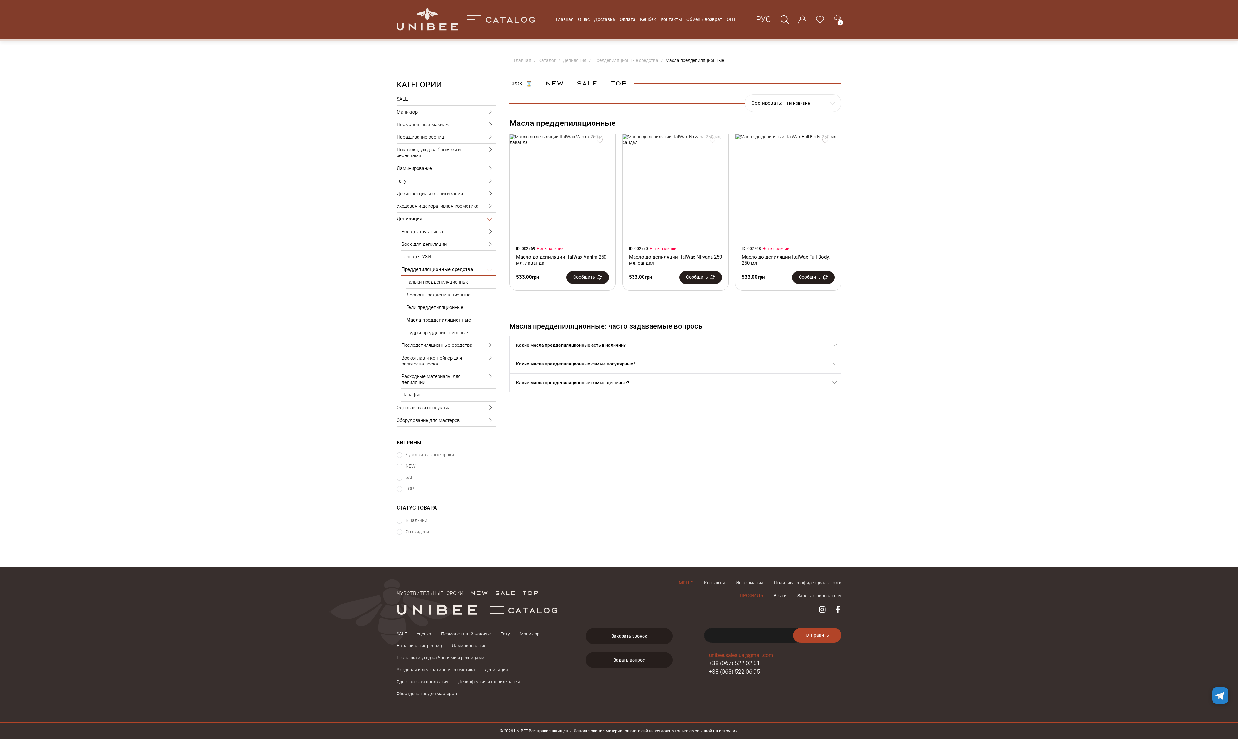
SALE (402, 99)
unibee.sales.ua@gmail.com (741, 655)
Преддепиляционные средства (437, 269)
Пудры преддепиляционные (437, 332)
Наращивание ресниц (420, 137)
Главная (565, 19)
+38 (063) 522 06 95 (734, 671)
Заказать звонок (629, 636)
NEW (554, 82)
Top (618, 82)
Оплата (627, 19)
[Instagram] (822, 609)
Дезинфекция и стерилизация (430, 193)
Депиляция (409, 219)
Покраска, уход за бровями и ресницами (429, 152)
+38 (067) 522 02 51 (734, 663)
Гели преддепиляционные (434, 307)
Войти (780, 595)
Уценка (424, 633)
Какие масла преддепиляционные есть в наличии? (571, 345)
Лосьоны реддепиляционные (438, 295)
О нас (584, 19)
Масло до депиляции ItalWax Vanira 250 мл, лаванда (561, 260)
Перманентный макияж (423, 124)
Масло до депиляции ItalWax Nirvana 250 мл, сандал (675, 260)
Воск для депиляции (424, 244)
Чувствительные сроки (430, 592)
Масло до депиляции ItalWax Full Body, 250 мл (786, 260)
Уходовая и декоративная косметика (437, 206)
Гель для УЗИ (416, 257)
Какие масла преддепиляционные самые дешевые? (572, 382)
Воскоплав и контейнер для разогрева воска (431, 361)
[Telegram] (1220, 695)
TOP (530, 592)
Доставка (604, 19)
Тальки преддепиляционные (437, 282)
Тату (401, 181)
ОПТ (731, 19)
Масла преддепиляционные (438, 320)
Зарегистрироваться (819, 595)
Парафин (411, 395)
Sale (586, 82)
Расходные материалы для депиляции (431, 379)
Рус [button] (763, 19)
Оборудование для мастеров (428, 420)
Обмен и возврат (704, 19)
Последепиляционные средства (436, 345)
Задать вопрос (629, 660)
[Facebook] (837, 609)
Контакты (671, 19)
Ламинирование (414, 168)
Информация (749, 582)
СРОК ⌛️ (520, 82)
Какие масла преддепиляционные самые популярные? (575, 363)
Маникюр (407, 112)
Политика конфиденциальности (807, 582)
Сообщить (584, 277)
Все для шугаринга (422, 232)
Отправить (817, 635)
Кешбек (648, 19)
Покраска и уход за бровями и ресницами (440, 657)
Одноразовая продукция (423, 408)
